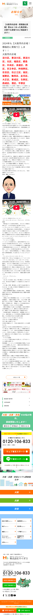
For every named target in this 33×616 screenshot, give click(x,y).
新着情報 (7, 38)
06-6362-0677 (9, 563)
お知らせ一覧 (16, 377)
